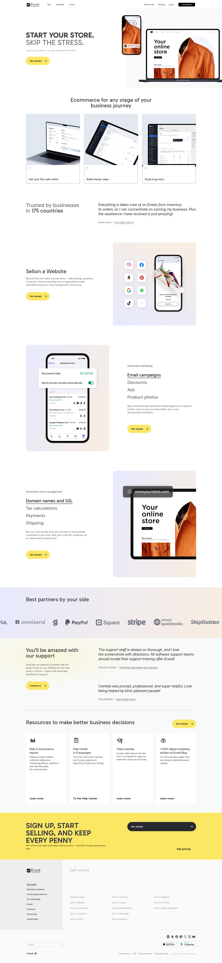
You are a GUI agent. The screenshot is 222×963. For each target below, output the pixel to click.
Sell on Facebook (120, 897)
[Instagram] (189, 936)
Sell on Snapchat (162, 897)
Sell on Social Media (79, 908)
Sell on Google (118, 903)
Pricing (161, 4)
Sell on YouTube (161, 903)
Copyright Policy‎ (161, 954)
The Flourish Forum (126, 699)
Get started (187, 5)
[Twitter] (184, 936)
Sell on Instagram (78, 914)
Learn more (37, 798)
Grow (72, 4)
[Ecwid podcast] (172, 936)
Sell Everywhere (77, 897)
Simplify (60, 4)
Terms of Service (145, 954)
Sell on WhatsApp (120, 914)
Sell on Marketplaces (122, 908)
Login (171, 4)
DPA (134, 954)
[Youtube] (193, 936)
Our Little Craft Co (124, 222)
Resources (149, 4)
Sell (49, 4)
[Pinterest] (176, 936)
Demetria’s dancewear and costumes (139, 667)
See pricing (184, 848)
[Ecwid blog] (167, 936)
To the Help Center (85, 798)
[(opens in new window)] (169, 943)
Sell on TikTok (76, 919)
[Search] (63, 944)
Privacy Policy (124, 954)
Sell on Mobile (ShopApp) (166, 908)
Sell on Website (77, 903)
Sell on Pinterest (119, 919)
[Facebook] (180, 936)
